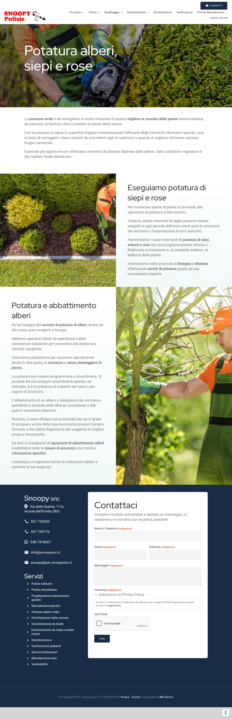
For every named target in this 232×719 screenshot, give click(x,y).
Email (105, 547)
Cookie (136, 697)
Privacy (125, 697)
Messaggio (108, 565)
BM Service (166, 697)
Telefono (162, 547)
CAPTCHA (100, 614)
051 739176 (40, 532)
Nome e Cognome (113, 528)
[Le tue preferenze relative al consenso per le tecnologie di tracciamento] (225, 712)
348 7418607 (40, 542)
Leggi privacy (113, 605)
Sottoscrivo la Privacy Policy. (122, 594)
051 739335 (40, 521)
